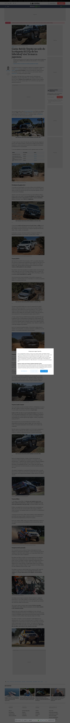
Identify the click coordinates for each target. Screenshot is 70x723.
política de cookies (43, 359)
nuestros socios (32, 353)
